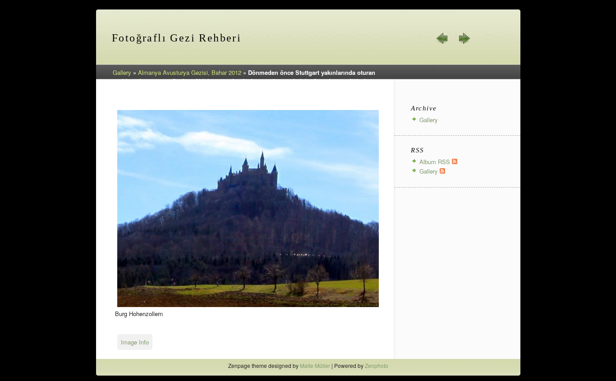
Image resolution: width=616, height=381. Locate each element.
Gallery (122, 72)
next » (464, 38)
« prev (442, 38)
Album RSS (435, 161)
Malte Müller (315, 365)
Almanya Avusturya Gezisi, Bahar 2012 (189, 72)
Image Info (135, 342)
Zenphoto (376, 365)
